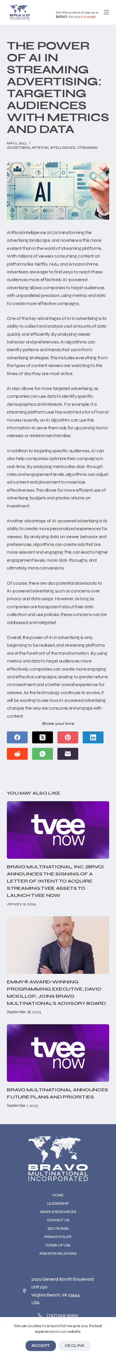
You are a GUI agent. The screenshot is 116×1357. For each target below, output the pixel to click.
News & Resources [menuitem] (58, 1212)
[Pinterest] (67, 737)
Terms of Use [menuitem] (57, 1245)
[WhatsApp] (42, 754)
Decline (74, 1345)
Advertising (18, 148)
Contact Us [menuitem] (58, 1220)
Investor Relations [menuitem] (58, 1253)
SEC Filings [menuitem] (58, 1228)
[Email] (67, 754)
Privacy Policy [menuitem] (58, 1237)
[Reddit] (17, 754)
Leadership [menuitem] (58, 1203)
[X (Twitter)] (42, 737)
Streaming (87, 148)
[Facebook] (17, 737)
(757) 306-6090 (62, 1315)
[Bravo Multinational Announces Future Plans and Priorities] (58, 1053)
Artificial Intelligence (54, 148)
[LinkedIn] (93, 737)
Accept (41, 1345)
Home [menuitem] (57, 1195)
